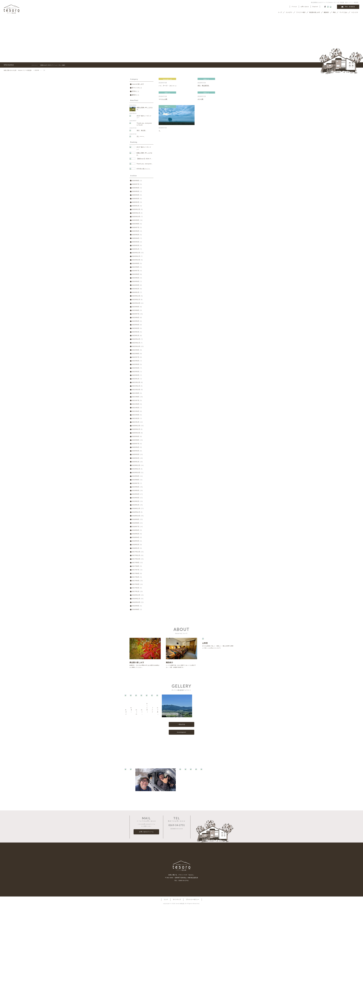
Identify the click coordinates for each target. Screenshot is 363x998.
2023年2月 (135, 332)
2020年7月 (135, 443)
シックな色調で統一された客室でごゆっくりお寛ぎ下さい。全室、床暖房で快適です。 (181, 664)
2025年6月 (135, 231)
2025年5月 (135, 234)
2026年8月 (135, 180)
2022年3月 (135, 371)
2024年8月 (135, 267)
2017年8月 (135, 566)
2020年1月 (135, 461)
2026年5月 (135, 191)
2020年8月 (135, 440)
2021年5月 (135, 407)
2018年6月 (135, 530)
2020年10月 (136, 433)
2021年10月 (136, 389)
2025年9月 (135, 220)
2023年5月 (135, 321)
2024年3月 (135, 285)
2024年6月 (135, 274)
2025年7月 (135, 227)
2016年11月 (136, 598)
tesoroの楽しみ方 (138, 84)
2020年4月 (135, 451)
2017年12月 (136, 551)
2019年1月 (135, 505)
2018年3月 (135, 541)
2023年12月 (136, 296)
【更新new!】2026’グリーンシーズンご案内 (48, 65)
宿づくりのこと (137, 87)
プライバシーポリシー (192, 899)
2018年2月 (135, 544)
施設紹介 (326, 12)
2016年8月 (135, 609)
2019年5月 (135, 490)
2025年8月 (135, 224)
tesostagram (181, 732)
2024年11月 (136, 256)
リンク (166, 899)
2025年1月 (135, 249)
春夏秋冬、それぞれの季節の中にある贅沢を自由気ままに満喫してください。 (144, 664)
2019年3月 (135, 497)
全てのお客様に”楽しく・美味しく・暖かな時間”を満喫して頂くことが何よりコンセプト (217, 645)
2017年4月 (135, 580)
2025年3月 (135, 242)
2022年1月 (135, 379)
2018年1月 (135, 548)
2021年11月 (136, 386)
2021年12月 (136, 382)
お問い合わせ (305, 6)
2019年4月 (135, 494)
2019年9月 (135, 476)
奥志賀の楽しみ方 (314, 12)
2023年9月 (135, 306)
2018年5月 (135, 534)
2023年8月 (135, 310)
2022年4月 (135, 368)
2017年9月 (135, 562)
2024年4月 (135, 281)
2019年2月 (135, 501)
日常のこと (135, 91)
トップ (280, 12)
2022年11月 (136, 343)
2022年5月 (135, 364)
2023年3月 (135, 328)
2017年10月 (136, 559)
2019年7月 (135, 483)
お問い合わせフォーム (146, 831)
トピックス (354, 12)
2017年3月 (135, 584)
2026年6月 (135, 188)
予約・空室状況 (350, 6)
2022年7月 (135, 357)
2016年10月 (136, 602)
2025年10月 (136, 216)
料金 (334, 12)
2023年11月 (136, 299)
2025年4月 (135, 238)
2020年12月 (136, 425)
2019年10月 (136, 472)
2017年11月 (136, 555)
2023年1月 (135, 335)
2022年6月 (135, 361)
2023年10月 (136, 303)
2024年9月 (135, 263)
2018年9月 (135, 519)
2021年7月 (135, 400)
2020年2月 (135, 458)
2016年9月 (135, 606)
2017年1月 (135, 591)
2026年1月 (135, 206)
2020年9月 (135, 436)
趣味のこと (135, 95)
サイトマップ (177, 899)
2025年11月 (136, 213)
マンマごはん (343, 12)
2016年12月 (136, 595)
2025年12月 (136, 209)
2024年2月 (135, 288)
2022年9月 (135, 350)
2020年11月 (136, 429)
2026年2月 (135, 202)
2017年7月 (135, 569)
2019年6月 (135, 487)
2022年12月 (136, 339)
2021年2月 (135, 418)
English (315, 6)
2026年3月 (135, 198)
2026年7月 (135, 184)
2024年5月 (135, 278)
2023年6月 (135, 317)
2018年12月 (136, 508)
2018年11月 (136, 512)
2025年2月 (135, 245)
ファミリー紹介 (301, 12)
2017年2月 (135, 588)
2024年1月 (135, 292)
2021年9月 (135, 393)
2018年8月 (135, 523)
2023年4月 (135, 324)
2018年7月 (135, 526)
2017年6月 (135, 573)
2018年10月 (136, 516)
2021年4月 (135, 411)
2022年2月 (135, 375)
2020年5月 (135, 447)
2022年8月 (135, 353)
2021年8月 (135, 396)
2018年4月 (135, 537)
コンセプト (289, 12)
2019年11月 (136, 469)
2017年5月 (135, 577)
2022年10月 (136, 346)
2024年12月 (136, 252)
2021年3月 (135, 415)
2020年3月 (135, 454)
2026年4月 (135, 195)
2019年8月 (135, 479)
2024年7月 (135, 270)
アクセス (294, 6)
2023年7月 (135, 314)
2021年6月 (135, 404)
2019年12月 (136, 465)
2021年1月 (135, 422)
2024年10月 (136, 260)
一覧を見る (181, 724)
